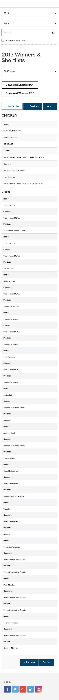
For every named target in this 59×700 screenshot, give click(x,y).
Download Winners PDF (20, 93)
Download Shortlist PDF (20, 85)
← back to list (12, 106)
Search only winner (16, 40)
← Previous (33, 106)
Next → (50, 106)
